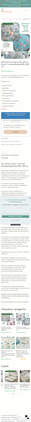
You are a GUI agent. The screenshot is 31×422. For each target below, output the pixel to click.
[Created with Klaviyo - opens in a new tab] (15, 224)
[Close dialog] (29, 198)
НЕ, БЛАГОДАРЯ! (15, 220)
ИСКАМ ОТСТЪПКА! (15, 216)
